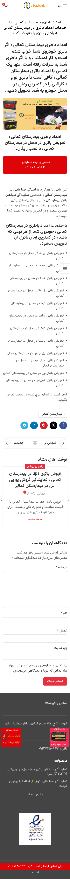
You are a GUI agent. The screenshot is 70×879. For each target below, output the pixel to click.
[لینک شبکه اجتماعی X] (53, 425)
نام (64, 613)
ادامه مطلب (35, 519)
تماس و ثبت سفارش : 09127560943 (35, 165)
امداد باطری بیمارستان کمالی (40, 44)
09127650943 (48, 748)
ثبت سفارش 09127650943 (11, 736)
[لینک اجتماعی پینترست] (44, 425)
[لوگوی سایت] (35, 5)
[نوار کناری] (65, 268)
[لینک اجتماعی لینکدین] (34, 425)
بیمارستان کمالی (52, 414)
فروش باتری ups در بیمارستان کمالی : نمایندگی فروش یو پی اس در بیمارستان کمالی (35, 480)
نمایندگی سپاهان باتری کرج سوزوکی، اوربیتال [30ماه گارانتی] (37, 772)
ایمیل (62, 630)
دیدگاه (61, 567)
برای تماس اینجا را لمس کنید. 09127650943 (35, 866)
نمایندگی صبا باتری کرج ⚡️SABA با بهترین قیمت (38, 784)
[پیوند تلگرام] (24, 425)
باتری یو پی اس (35, 466)
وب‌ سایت (60, 648)
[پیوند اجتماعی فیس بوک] (63, 425)
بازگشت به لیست (35, 443)
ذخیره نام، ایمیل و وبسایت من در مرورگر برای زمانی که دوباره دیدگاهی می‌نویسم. (38, 668)
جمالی (41, 493)
